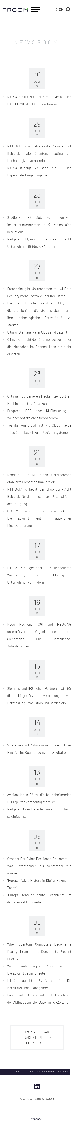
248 (46, 1032)
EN (61, 9)
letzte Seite (37, 1043)
